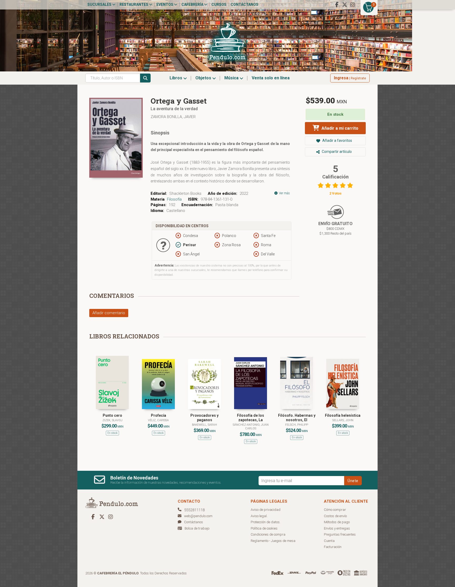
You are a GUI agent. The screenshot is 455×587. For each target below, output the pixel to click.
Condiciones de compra (268, 534)
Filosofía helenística (342, 415)
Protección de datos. (265, 522)
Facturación (333, 547)
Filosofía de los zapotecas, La (250, 417)
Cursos (218, 4)
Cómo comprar (335, 510)
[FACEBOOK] (337, 4)
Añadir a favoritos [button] (337, 140)
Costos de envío (335, 516)
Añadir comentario (108, 313)
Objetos (203, 77)
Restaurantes (134, 4)
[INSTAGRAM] (353, 4)
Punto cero (112, 415)
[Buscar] (145, 78)
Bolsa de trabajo (197, 528)
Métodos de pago (337, 522)
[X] (345, 4)
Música (232, 77)
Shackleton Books (185, 193)
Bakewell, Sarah (204, 424)
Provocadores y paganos (204, 417)
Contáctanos (244, 4)
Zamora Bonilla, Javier (173, 116)
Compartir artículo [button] (336, 151)
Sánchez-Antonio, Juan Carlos (251, 426)
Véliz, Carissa (158, 420)
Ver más (284, 193)
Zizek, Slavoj (112, 420)
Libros (176, 77)
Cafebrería (192, 4)
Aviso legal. (259, 516)
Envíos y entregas (337, 528)
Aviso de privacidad (265, 510)
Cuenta (329, 541)
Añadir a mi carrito (339, 128)
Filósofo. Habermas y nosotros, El (296, 417)
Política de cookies (264, 528)
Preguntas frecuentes (340, 534)
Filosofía (174, 199)
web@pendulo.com (198, 516)
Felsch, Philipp (296, 424)
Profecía (158, 415)
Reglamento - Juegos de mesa (273, 541)
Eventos (165, 4)
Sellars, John (342, 420)
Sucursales (99, 4)
